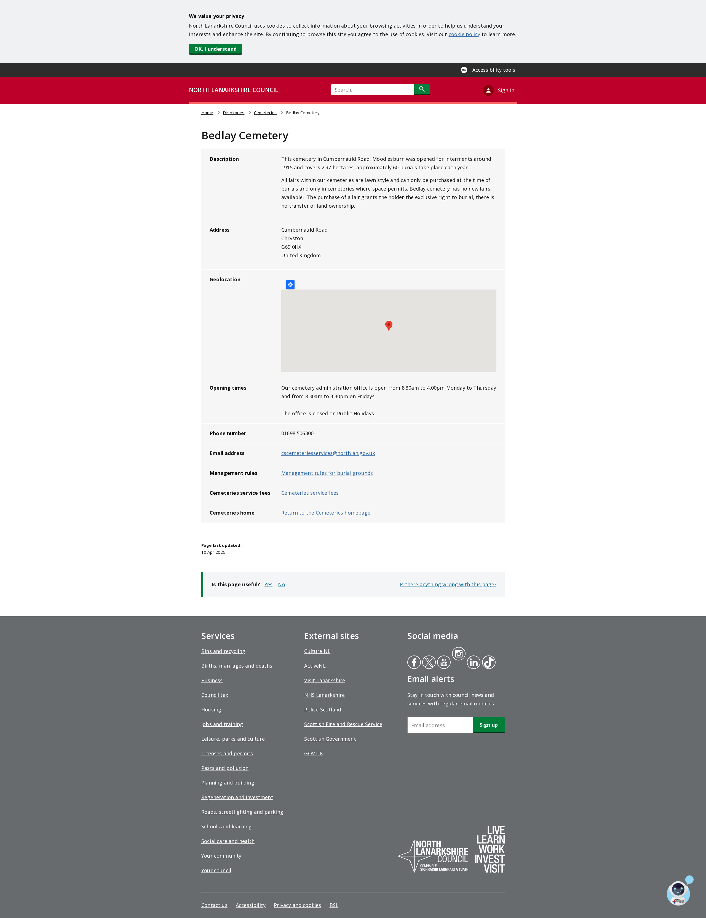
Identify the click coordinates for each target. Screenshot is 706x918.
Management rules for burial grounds (327, 473)
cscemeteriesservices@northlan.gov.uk (328, 453)
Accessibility (251, 905)
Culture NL (317, 651)
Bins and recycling (223, 651)
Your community (221, 855)
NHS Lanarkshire (324, 695)
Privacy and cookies (297, 905)
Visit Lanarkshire (324, 680)
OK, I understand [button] (215, 49)
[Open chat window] (680, 890)
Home (207, 112)
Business (212, 680)
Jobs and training (222, 724)
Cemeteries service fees (310, 492)
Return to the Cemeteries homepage (325, 512)
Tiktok (488, 663)
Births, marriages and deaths (236, 665)
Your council (216, 870)
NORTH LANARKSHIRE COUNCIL (233, 90)
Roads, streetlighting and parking (242, 812)
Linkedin (472, 663)
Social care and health (228, 841)
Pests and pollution (224, 768)
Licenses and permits (227, 753)
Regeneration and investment (237, 797)
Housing (211, 709)
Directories (234, 112)
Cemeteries (265, 112)
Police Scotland (322, 709)
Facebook (414, 663)
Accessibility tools (493, 69)
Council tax (214, 695)
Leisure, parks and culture (233, 738)
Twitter (428, 663)
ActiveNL (314, 665)
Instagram (459, 654)
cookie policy (464, 34)
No (281, 584)
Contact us (214, 905)
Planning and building (227, 782)
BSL (334, 905)
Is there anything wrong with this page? (448, 584)
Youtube (443, 663)
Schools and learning (226, 826)
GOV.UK (313, 753)
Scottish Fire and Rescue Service (343, 724)
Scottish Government (330, 738)
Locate (290, 284)
